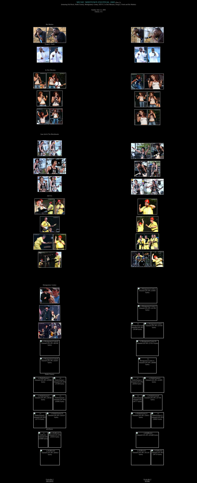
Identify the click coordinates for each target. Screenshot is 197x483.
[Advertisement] (98, 19)
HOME (147, 481)
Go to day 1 (50, 479)
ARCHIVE (49, 481)
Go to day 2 (147, 479)
